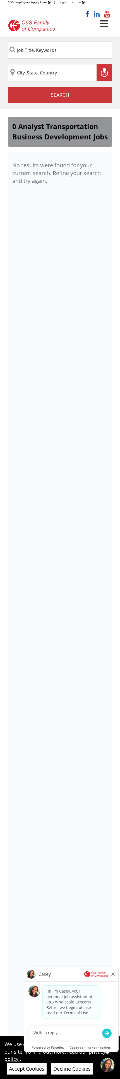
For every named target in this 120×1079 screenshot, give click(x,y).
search (60, 94)
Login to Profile (70, 2)
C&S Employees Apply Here (28, 2)
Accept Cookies (26, 1068)
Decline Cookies (72, 1068)
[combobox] (60, 50)
